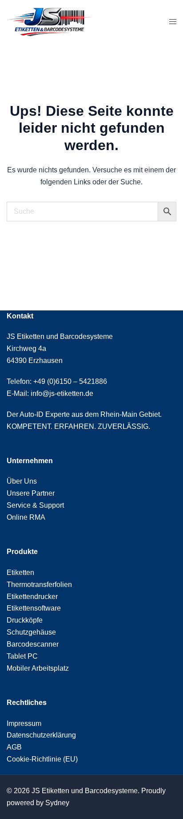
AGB (14, 747)
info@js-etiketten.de (62, 393)
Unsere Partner (31, 493)
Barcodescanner (33, 644)
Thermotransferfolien (39, 584)
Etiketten (20, 572)
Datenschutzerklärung (41, 735)
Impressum (24, 723)
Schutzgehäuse (31, 632)
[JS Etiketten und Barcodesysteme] (49, 21)
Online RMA (26, 517)
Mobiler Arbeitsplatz (38, 668)
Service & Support (35, 505)
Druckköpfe (25, 620)
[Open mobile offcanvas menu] (172, 22)
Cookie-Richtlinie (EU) (42, 759)
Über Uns (22, 481)
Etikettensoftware (34, 608)
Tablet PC (22, 656)
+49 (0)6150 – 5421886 (70, 381)
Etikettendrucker (32, 596)
